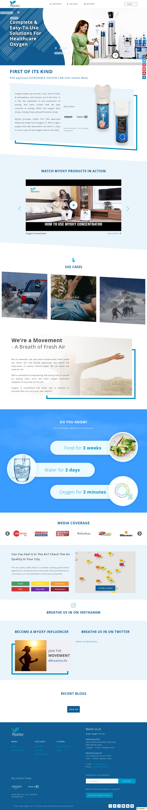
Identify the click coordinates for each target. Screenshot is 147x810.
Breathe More (20, 46)
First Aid (39, 750)
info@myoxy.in (99, 764)
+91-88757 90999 (100, 767)
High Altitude (41, 754)
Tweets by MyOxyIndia (86, 641)
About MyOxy (17, 750)
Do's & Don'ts (63, 746)
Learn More (114, 233)
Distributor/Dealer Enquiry (99, 795)
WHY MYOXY (57, 4)
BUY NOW (90, 4)
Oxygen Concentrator (36, 233)
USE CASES (74, 4)
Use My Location (105, 588)
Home (14, 746)
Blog (59, 750)
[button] (19, 207)
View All (73, 709)
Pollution (39, 746)
